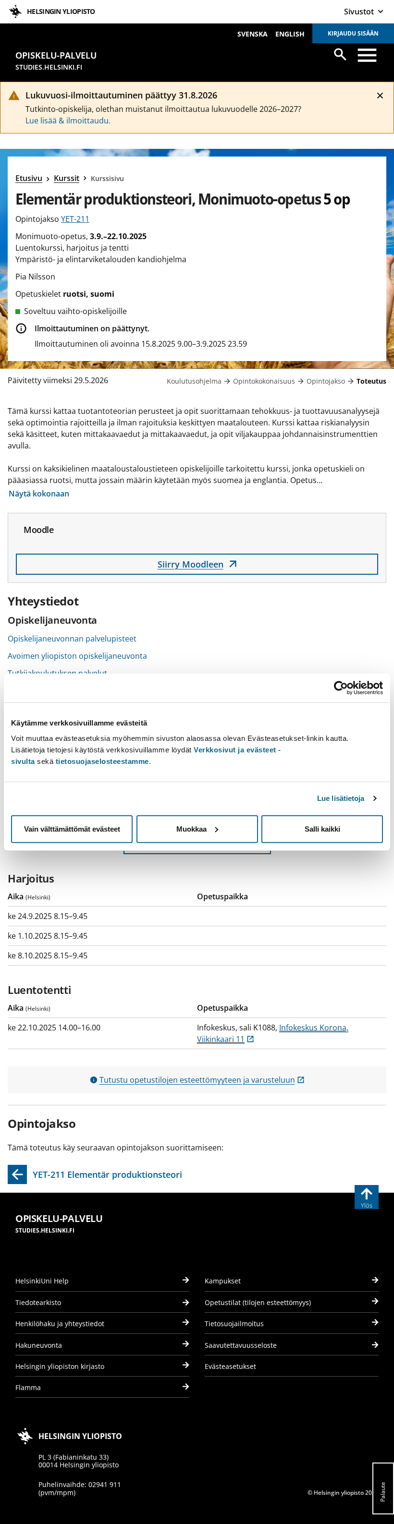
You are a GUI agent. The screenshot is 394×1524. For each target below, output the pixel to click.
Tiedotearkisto (38, 1302)
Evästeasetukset (230, 1366)
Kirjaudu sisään (353, 33)
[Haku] (340, 54)
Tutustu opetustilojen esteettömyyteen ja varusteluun (202, 1080)
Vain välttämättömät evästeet (72, 828)
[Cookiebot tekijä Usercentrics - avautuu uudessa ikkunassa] (341, 688)
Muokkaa (191, 828)
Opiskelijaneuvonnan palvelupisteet (72, 638)
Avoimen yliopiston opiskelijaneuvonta (77, 656)
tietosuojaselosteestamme (102, 761)
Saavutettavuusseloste (241, 1345)
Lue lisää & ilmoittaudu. (68, 120)
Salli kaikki (322, 828)
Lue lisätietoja (341, 798)
